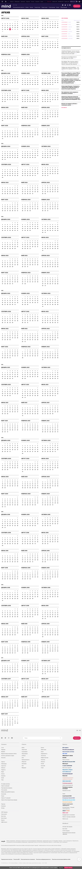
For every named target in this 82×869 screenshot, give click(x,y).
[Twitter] (65, 5)
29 (27, 29)
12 (7, 25)
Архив (41, 1)
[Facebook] (62, 5)
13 (10, 25)
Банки (57, 7)
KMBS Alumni (72, 1)
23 (17, 27)
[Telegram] (67, 5)
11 (50, 23)
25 (5, 29)
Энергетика (37, 7)
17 (2, 27)
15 (15, 25)
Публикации (17, 1)
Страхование (52, 7)
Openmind (23, 1)
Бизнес (31, 7)
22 (15, 27)
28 (25, 29)
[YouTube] (70, 5)
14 (12, 25)
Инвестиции (44, 7)
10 (2, 25)
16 (17, 25)
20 (10, 27)
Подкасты (28, 1)
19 (7, 27)
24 (2, 29)
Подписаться (77, 6)
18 (5, 27)
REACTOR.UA (78, 1)
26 (7, 29)
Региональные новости (18, 7)
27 (10, 29)
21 (12, 27)
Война (27, 7)
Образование (63, 7)
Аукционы (37, 1)
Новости (12, 1)
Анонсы (32, 1)
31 (32, 29)
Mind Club (49, 1)
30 (30, 29)
